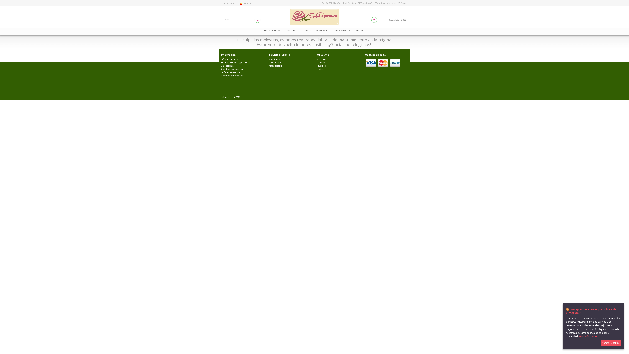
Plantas (360, 30)
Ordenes (321, 62)
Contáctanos (275, 59)
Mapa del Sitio (275, 65)
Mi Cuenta (321, 59)
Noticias (320, 69)
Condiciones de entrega (232, 69)
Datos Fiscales (227, 65)
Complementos (342, 30)
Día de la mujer (272, 30)
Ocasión (306, 30)
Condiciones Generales (232, 75)
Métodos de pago (229, 59)
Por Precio (322, 30)
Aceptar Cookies (611, 342)
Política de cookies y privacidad (235, 62)
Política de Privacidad (231, 72)
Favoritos (321, 65)
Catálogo (291, 30)
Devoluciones (275, 62)
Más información (588, 336)
